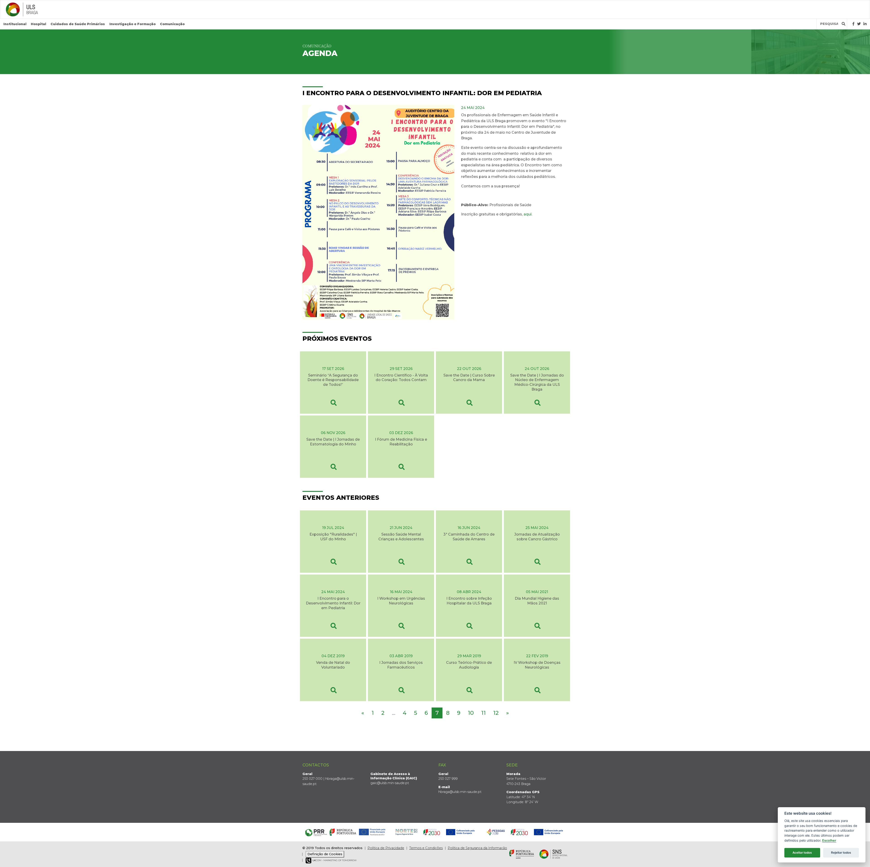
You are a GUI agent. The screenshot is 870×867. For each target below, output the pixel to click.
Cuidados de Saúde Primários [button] (78, 24)
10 (471, 713)
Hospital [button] (38, 24)
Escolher (829, 840)
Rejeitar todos (841, 852)
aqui (528, 214)
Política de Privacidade (385, 848)
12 (496, 713)
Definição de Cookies (324, 854)
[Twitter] (859, 24)
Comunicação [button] (172, 24)
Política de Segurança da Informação (477, 848)
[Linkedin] (865, 24)
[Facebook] (853, 24)
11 (483, 713)
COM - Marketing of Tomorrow (335, 860)
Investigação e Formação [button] (132, 24)
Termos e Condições (426, 848)
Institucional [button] (15, 24)
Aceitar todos (802, 852)
